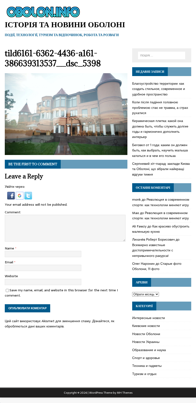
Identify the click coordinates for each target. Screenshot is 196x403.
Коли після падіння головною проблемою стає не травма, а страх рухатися (160, 107)
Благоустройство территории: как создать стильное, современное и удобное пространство (158, 89)
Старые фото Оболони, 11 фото (156, 266)
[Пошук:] (161, 55)
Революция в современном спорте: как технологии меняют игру (160, 202)
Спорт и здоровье (146, 357)
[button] (11, 196)
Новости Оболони (146, 334)
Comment (13, 212)
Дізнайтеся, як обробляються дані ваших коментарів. (59, 323)
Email (9, 262)
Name (10, 248)
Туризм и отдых (144, 373)
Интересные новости (148, 317)
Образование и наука (149, 350)
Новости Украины (145, 341)
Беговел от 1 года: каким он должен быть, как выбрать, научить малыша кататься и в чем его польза (160, 150)
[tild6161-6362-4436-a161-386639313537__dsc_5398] (66, 152)
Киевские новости (146, 325)
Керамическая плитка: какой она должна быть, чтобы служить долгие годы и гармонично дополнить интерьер (160, 128)
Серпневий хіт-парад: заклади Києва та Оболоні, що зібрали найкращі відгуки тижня (161, 169)
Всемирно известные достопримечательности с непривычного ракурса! (152, 250)
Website (11, 276)
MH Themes (124, 392)
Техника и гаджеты (147, 365)
